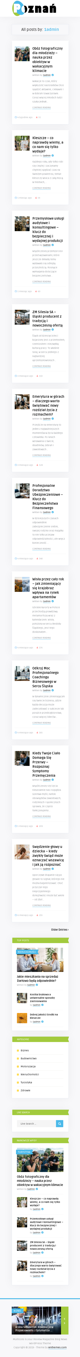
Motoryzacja (28, 1066)
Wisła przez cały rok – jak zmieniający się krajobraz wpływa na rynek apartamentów (48, 588)
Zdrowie (25, 1090)
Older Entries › (59, 929)
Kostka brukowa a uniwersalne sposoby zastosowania (42, 998)
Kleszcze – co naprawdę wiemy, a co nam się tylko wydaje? (45, 1202)
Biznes (25, 1050)
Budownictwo (29, 1058)
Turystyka (26, 1082)
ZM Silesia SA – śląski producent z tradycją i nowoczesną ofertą (43, 1245)
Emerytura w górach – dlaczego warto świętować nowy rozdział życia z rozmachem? (48, 406)
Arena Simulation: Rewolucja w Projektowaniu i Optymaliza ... (34, 1329)
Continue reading (41, 107)
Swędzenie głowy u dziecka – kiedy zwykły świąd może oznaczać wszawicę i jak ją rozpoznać (48, 856)
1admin (47, 75)
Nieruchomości (27, 952)
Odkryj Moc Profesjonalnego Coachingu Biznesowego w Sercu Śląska (45, 677)
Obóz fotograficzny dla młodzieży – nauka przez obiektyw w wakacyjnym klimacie (40, 1181)
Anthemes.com (57, 1347)
